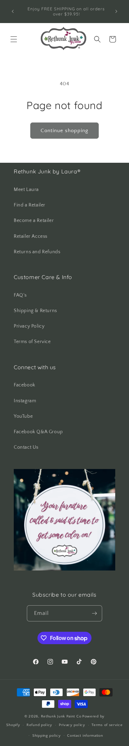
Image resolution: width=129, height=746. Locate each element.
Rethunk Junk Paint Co (61, 716)
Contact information (85, 736)
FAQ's (20, 295)
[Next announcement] (116, 11)
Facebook (24, 385)
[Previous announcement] (12, 11)
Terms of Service (32, 341)
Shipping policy (46, 736)
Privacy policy (72, 725)
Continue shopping (64, 131)
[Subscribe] (94, 613)
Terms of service (107, 725)
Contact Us (26, 447)
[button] (13, 39)
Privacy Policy (29, 326)
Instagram (25, 401)
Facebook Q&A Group (38, 432)
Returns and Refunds (37, 252)
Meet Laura (26, 189)
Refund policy (39, 725)
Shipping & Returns (35, 310)
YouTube (23, 416)
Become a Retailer (34, 220)
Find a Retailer (29, 205)
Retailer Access (30, 236)
